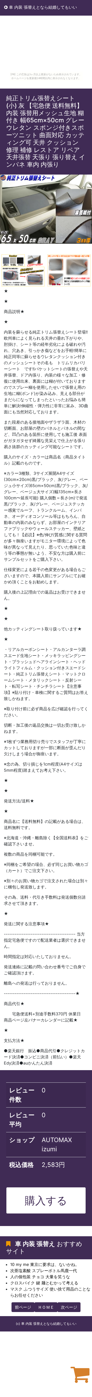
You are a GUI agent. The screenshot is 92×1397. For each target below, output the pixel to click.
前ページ (23, 1307)
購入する (46, 1200)
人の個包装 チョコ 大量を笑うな (40, 1276)
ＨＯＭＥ (46, 1307)
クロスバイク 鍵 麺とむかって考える (44, 1282)
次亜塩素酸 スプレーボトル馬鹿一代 (43, 1270)
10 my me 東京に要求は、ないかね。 (44, 1264)
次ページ (69, 1307)
